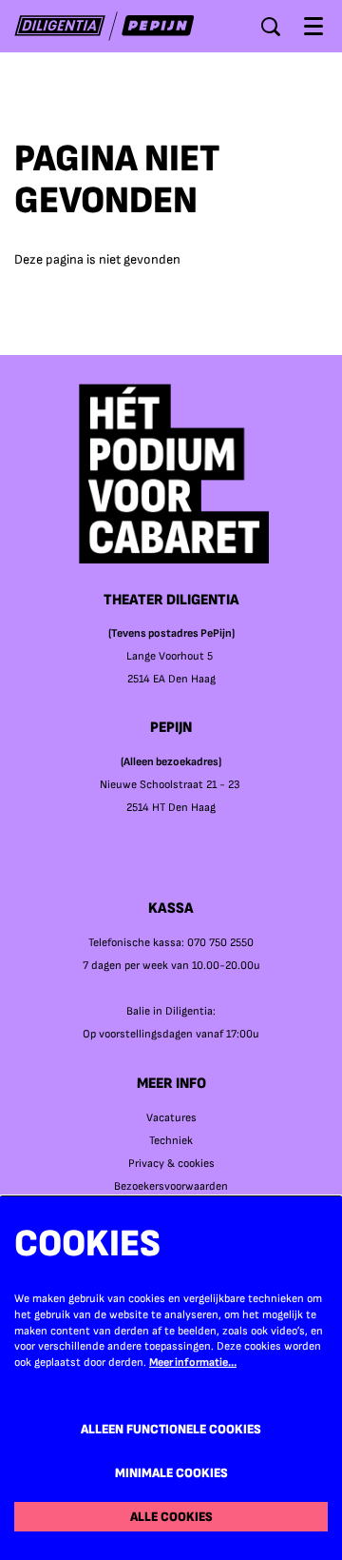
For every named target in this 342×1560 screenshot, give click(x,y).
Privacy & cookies (171, 1163)
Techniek (171, 1141)
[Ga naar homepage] (104, 26)
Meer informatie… (193, 1362)
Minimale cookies (171, 1473)
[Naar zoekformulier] (270, 26)
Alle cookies (171, 1517)
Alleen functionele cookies (171, 1429)
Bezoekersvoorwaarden (171, 1186)
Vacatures (171, 1118)
